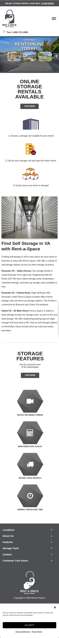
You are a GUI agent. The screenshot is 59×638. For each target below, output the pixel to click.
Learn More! (47, 3)
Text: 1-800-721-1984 (16, 32)
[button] (55, 607)
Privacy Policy (37, 632)
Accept (29, 625)
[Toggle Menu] (54, 19)
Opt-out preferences (23, 632)
